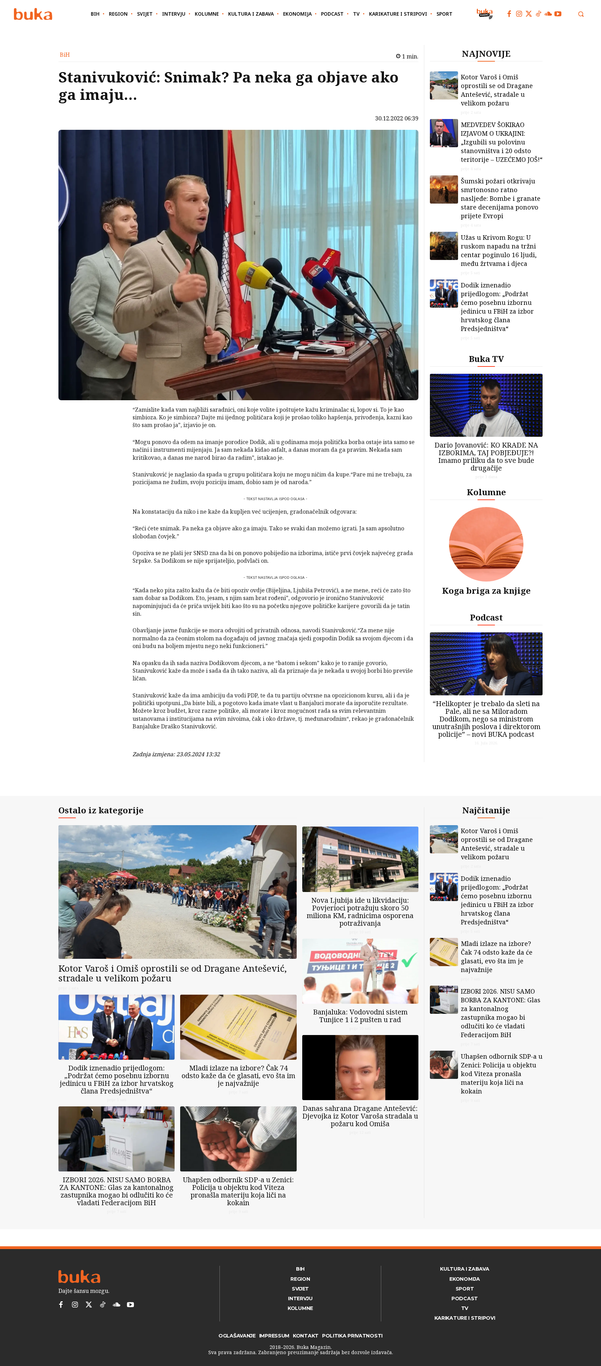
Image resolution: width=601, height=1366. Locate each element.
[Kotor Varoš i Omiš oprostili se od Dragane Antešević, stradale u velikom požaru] (444, 85)
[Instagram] (518, 13)
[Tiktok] (538, 13)
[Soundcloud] (548, 13)
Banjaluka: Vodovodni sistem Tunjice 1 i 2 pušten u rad (360, 1015)
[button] (581, 14)
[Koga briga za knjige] (486, 544)
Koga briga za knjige (486, 590)
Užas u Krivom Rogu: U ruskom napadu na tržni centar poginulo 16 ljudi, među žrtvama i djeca (499, 250)
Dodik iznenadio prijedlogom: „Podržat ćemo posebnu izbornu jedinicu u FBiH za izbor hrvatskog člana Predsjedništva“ (497, 307)
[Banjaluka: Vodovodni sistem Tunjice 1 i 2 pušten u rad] (360, 971)
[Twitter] (528, 13)
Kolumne (486, 492)
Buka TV (486, 358)
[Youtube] (557, 13)
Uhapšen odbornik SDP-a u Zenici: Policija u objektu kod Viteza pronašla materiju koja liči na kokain (238, 1191)
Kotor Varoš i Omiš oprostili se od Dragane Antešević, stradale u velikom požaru (497, 90)
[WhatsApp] (114, 462)
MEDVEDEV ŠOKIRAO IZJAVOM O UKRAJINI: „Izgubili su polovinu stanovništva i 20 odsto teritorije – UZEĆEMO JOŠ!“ (502, 142)
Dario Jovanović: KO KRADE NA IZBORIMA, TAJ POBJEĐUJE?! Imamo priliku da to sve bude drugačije (486, 456)
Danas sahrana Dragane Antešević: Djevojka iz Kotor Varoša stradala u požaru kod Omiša (360, 1116)
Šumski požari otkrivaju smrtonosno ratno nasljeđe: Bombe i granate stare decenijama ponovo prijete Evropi (500, 198)
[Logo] (33, 14)
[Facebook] (509, 13)
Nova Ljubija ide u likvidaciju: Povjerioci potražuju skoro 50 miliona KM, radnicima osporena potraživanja (360, 911)
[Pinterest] (114, 445)
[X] (114, 429)
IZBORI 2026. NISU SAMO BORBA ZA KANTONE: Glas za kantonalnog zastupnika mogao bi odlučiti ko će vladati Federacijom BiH (116, 1191)
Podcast (486, 617)
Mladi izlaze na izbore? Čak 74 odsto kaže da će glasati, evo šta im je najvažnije (238, 1075)
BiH (65, 54)
